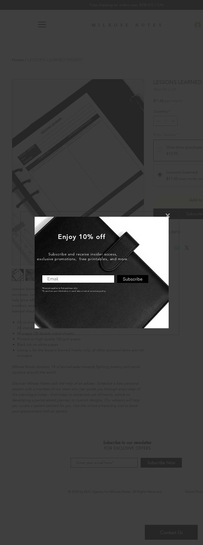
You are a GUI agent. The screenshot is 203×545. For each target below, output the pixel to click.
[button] (168, 216)
